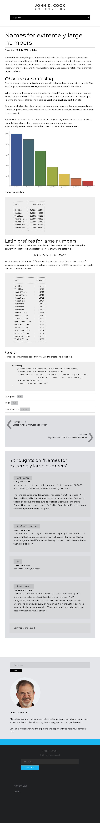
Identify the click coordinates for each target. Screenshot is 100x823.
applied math (62, 722)
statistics (78, 722)
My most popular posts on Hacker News (67, 437)
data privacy (49, 722)
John (34, 50)
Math (20, 397)
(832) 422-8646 (20, 786)
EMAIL (17, 792)
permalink (24, 409)
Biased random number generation (30, 425)
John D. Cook (50, 751)
